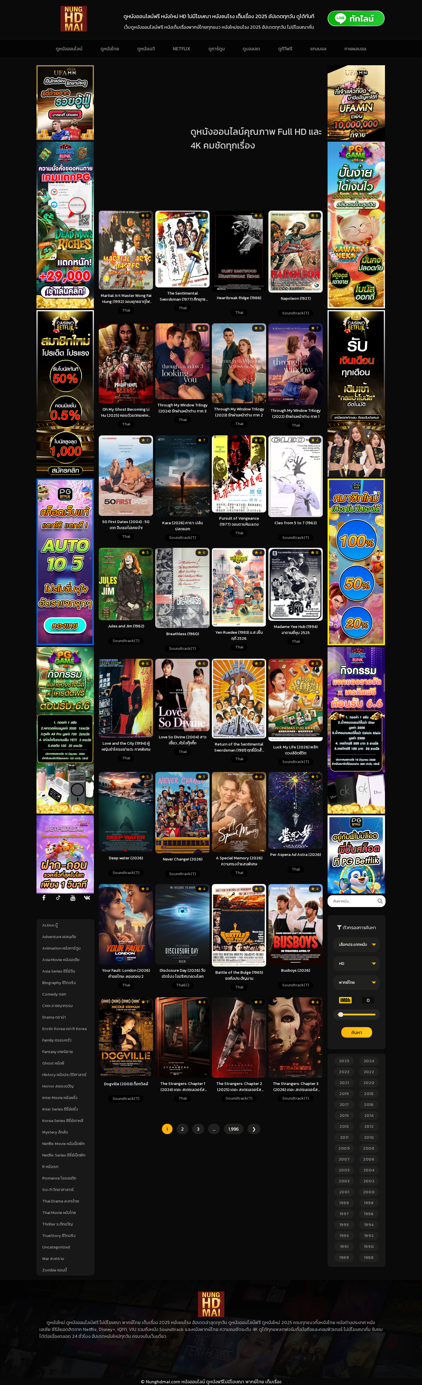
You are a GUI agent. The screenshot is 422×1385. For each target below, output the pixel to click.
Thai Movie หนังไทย (59, 1213)
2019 (344, 1094)
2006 (369, 1159)
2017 (344, 1105)
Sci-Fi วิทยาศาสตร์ (58, 1190)
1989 (344, 1258)
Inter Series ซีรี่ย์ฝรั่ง (60, 1109)
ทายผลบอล (355, 48)
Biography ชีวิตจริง (59, 983)
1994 (369, 1225)
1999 (344, 1203)
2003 (344, 1181)
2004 (369, 1170)
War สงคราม (53, 1259)
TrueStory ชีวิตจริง (59, 1236)
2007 (344, 1159)
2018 (369, 1094)
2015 (344, 1116)
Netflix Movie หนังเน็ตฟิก (63, 1144)
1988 (369, 1258)
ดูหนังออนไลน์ (69, 48)
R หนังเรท (50, 1167)
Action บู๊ (50, 925)
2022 (369, 1072)
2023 (344, 1072)
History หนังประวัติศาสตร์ (64, 1075)
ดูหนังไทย (109, 48)
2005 (344, 1170)
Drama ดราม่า (54, 1017)
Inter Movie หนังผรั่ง (60, 1098)
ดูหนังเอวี (146, 48)
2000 (369, 1192)
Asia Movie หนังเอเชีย (61, 960)
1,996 (234, 1128)
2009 (344, 1148)
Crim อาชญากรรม (57, 1006)
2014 (369, 1116)
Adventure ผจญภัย (59, 937)
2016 (369, 1105)
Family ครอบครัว (56, 1040)
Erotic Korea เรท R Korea (64, 1029)
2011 (344, 1137)
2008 (369, 1148)
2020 (369, 1083)
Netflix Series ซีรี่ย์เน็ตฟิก (63, 1155)
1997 (344, 1214)
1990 (369, 1247)
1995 (344, 1225)
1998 (369, 1203)
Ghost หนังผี (53, 1063)
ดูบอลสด (251, 48)
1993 (344, 1236)
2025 (344, 1061)
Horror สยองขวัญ (57, 1086)
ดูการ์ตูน (216, 48)
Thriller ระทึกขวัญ (57, 1224)
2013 (344, 1126)
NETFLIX (181, 48)
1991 (344, 1247)
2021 (344, 1083)
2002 (369, 1181)
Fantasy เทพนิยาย (57, 1052)
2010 (369, 1137)
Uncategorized (56, 1247)
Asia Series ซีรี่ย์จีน (58, 971)
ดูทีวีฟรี (285, 48)
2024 (369, 1061)
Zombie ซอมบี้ (54, 1270)
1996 (369, 1214)
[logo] (73, 29)
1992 (369, 1236)
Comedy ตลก (54, 994)
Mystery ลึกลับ (55, 1132)
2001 (344, 1192)
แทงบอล (318, 48)
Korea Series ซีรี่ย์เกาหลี (62, 1121)
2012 (369, 1126)
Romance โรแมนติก (59, 1178)
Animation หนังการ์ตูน (61, 948)
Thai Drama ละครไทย (60, 1201)
